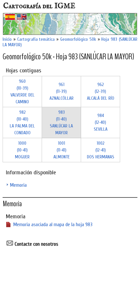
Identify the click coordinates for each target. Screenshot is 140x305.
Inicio (7, 39)
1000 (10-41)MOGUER (22, 150)
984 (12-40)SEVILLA (100, 122)
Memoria (18, 185)
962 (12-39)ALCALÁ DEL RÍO (100, 91)
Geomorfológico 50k (78, 39)
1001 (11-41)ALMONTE (61, 150)
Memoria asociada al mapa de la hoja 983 (52, 224)
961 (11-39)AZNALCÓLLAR (61, 91)
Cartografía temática (36, 39)
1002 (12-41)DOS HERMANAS (100, 150)
